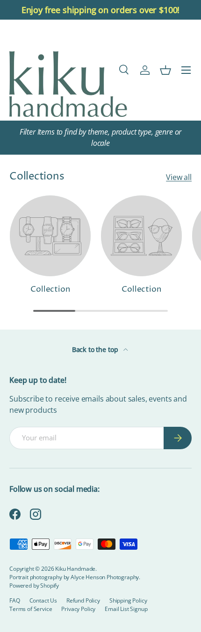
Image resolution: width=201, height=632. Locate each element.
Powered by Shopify (34, 585)
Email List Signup (126, 609)
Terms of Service (30, 609)
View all (179, 177)
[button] (165, 70)
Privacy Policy (78, 609)
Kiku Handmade (75, 569)
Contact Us (43, 600)
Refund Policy (83, 600)
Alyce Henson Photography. (105, 577)
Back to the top (96, 349)
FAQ (14, 600)
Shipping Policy (128, 600)
